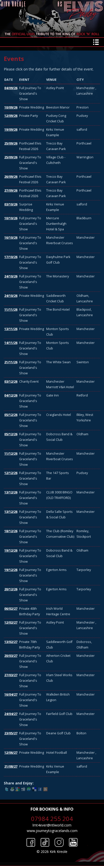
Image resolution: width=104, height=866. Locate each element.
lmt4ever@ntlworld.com (52, 825)
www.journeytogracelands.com (52, 830)
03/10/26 (10, 204)
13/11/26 (10, 329)
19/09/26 (10, 129)
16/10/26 (10, 237)
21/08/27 (10, 766)
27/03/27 (10, 675)
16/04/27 (10, 694)
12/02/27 (10, 622)
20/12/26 (10, 589)
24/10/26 (10, 276)
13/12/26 (10, 492)
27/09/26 (10, 190)
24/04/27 (10, 714)
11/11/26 (10, 309)
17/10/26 (10, 257)
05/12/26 (10, 415)
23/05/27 (10, 733)
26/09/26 (10, 176)
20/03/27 (10, 656)
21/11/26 (10, 362)
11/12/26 (10, 453)
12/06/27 (10, 752)
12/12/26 (10, 473)
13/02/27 (10, 642)
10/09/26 (10, 107)
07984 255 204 (52, 818)
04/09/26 (10, 88)
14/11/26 (10, 343)
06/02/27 (10, 608)
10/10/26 (10, 218)
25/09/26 (10, 143)
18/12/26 (10, 531)
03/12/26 (10, 381)
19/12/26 (10, 550)
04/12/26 (10, 395)
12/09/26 (10, 116)
